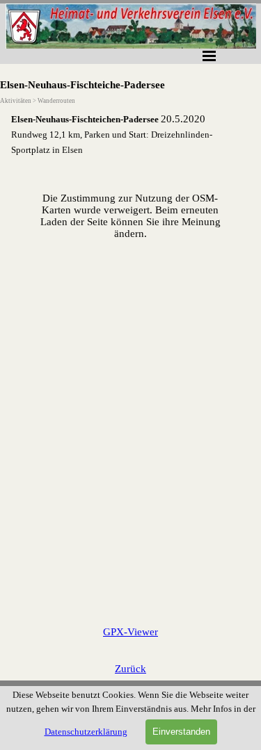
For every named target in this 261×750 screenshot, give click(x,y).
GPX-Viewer (130, 631)
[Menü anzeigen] (209, 55)
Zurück (130, 668)
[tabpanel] (130, 134)
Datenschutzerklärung (86, 731)
